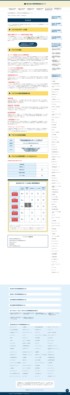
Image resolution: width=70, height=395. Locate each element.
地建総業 (53, 159)
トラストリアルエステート (56, 226)
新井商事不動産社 (55, 209)
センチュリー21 (55, 78)
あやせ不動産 (54, 206)
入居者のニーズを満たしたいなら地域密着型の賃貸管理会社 (56, 69)
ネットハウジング (55, 241)
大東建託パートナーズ (56, 99)
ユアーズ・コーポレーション (56, 264)
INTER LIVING (54, 149)
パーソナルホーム (55, 243)
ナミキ (53, 111)
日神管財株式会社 (55, 199)
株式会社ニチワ (55, 94)
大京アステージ (55, 161)
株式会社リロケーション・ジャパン (56, 167)
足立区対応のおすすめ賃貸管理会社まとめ (57, 9)
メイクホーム (54, 261)
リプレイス (54, 96)
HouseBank (54, 127)
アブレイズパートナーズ (56, 101)
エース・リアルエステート (56, 218)
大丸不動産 (54, 134)
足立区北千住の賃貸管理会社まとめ (12, 9)
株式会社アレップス (55, 272)
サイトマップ (59, 393)
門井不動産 (54, 124)
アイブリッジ (54, 231)
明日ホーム (54, 204)
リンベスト (54, 267)
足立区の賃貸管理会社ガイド (36, 4)
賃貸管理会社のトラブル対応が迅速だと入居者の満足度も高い (56, 61)
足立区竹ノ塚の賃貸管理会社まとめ (21, 9)
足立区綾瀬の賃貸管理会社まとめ (39, 9)
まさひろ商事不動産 (55, 89)
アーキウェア (54, 139)
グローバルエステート (56, 117)
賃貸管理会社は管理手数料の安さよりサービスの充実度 (56, 65)
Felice (53, 129)
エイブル (53, 214)
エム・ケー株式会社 (55, 132)
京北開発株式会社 (55, 192)
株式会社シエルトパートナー (56, 173)
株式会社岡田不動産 (55, 83)
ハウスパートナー (55, 246)
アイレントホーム (55, 154)
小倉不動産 (54, 220)
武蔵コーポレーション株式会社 (56, 187)
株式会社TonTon (55, 189)
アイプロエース (13, 242)
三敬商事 (53, 81)
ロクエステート (55, 178)
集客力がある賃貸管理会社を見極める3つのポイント (56, 49)
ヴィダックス (54, 146)
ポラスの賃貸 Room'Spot (15, 245)
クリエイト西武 (55, 196)
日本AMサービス (55, 180)
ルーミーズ (54, 269)
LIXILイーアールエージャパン (56, 87)
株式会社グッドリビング (56, 156)
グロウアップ (54, 122)
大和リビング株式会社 (56, 106)
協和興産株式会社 (55, 151)
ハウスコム (54, 104)
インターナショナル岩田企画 (56, 212)
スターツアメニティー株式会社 (56, 114)
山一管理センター (55, 259)
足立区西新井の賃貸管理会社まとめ (30, 9)
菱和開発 (12, 244)
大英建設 (53, 233)
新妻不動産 (54, 238)
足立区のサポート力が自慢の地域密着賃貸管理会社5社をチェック (27, 44)
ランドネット (54, 109)
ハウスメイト (54, 248)
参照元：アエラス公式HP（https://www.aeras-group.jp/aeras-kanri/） (28, 89)
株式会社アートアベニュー (56, 183)
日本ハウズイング (55, 91)
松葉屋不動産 (54, 256)
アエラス (53, 144)
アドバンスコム (55, 137)
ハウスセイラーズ (55, 169)
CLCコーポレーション (56, 223)
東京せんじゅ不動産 (55, 142)
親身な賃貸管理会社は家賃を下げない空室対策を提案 (56, 57)
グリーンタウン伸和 (55, 236)
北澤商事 (53, 194)
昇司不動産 (54, 228)
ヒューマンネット (55, 251)
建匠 (53, 119)
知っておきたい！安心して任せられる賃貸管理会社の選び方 (48, 9)
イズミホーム (54, 164)
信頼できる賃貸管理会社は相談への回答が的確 (56, 53)
